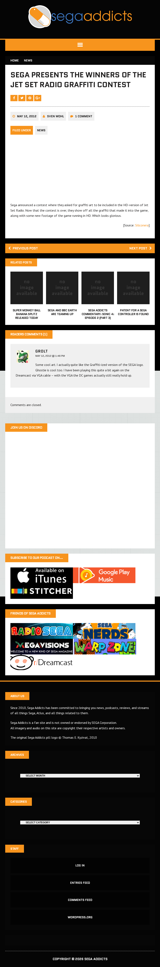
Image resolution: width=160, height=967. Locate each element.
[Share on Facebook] (14, 98)
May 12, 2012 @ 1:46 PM (50, 356)
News (41, 130)
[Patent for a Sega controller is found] (133, 301)
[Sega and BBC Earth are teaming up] (62, 301)
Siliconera (142, 225)
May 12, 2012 (26, 116)
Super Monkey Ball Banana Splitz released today (27, 314)
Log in (80, 865)
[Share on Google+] (37, 98)
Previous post (25, 248)
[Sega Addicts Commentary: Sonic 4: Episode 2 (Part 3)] (97, 301)
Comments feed (80, 900)
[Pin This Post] (30, 98)
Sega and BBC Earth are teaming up (62, 312)
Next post (138, 248)
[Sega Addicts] (80, 16)
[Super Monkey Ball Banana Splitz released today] (26, 301)
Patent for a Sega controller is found (133, 312)
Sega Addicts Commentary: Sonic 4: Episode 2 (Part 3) (98, 314)
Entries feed (80, 883)
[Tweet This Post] (22, 98)
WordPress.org (80, 917)
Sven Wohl (55, 116)
